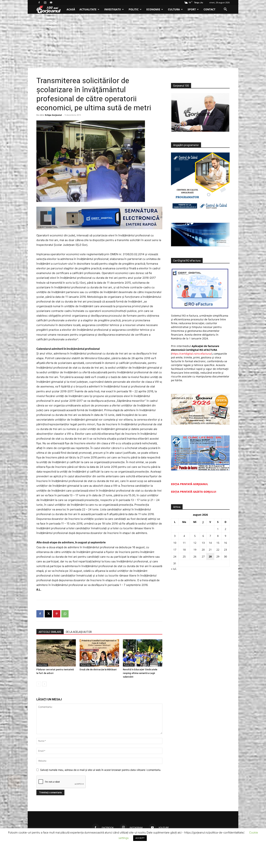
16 (225, 542)
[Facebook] (39, 2)
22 (217, 549)
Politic (134, 9)
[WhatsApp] (65, 613)
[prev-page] (38, 684)
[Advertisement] (133, 41)
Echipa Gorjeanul (53, 115)
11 (184, 542)
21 (210, 549)
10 (174, 542)
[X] (48, 613)
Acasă (71, 9)
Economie (153, 9)
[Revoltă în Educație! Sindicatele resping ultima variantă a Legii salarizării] (142, 653)
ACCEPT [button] (140, 838)
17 (174, 549)
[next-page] (44, 684)
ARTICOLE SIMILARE (50, 631)
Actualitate (87, 9)
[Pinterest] (56, 613)
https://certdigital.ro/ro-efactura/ (192, 353)
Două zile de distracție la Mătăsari (98, 669)
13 (203, 542)
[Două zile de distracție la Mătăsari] (99, 653)
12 (194, 542)
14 (210, 542)
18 (184, 549)
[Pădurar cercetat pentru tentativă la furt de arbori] (56, 653)
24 (174, 556)
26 (194, 556)
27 (203, 556)
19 (194, 549)
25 (184, 556)
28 (210, 556)
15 (217, 542)
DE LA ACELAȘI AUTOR (79, 631)
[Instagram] (45, 2)
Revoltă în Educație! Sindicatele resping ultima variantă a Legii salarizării (140, 673)
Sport (192, 9)
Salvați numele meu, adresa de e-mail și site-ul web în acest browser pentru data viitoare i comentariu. (100, 769)
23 (225, 549)
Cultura (174, 9)
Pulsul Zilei (42, 665)
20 (203, 549)
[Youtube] (51, 2)
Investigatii (112, 9)
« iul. (174, 569)
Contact (209, 9)
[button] (225, 9)
